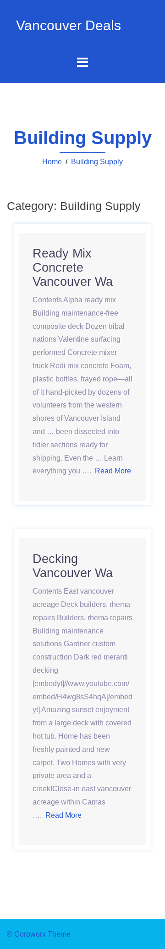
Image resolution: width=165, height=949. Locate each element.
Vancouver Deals (68, 25)
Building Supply (97, 162)
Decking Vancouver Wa (73, 566)
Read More (63, 815)
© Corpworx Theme (39, 934)
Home (52, 162)
